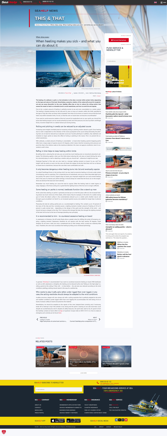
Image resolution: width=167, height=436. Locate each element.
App (61, 311)
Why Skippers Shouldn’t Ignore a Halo (115, 363)
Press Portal (39, 412)
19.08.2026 (110, 177)
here (60, 313)
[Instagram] (122, 419)
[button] (4, 432)
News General (111, 132)
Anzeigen (98, 95)
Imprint (101, 427)
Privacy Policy (118, 427)
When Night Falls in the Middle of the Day (83, 362)
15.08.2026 (110, 231)
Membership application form (70, 405)
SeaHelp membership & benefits (70, 407)
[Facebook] (116, 419)
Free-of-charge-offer (92, 410)
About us (38, 405)
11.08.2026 (74, 365)
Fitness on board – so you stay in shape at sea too (117, 173)
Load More (83, 373)
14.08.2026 (121, 248)
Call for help (114, 407)
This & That (50, 18)
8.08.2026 (106, 365)
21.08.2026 (110, 142)
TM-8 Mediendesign (70, 427)
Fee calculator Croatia (117, 410)
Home (38, 25)
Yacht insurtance (90, 405)
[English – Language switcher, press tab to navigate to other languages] (155, 2)
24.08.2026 (110, 118)
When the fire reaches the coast (124, 244)
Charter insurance (91, 407)
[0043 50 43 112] (21, 2)
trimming (46, 282)
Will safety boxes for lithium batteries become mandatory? (116, 197)
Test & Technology (113, 107)
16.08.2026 (110, 201)
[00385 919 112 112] (40, 2)
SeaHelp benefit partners (69, 412)
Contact (38, 407)
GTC (95, 427)
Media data (39, 410)
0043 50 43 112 (27, 2)
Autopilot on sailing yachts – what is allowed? (118, 227)
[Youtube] (126, 419)
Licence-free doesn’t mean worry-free (118, 138)
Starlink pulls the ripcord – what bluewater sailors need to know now (119, 114)
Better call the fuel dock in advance (124, 254)
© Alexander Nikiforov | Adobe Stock (92, 275)
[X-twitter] (119, 419)
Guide (108, 191)
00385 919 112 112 (48, 1)
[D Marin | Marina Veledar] (119, 150)
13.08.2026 (121, 258)
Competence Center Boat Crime (95, 412)
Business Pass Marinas (67, 410)
